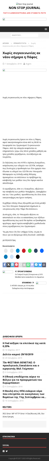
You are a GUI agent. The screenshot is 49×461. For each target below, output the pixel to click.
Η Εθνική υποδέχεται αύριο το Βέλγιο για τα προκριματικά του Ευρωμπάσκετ (22, 379)
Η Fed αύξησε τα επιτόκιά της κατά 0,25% (24, 345)
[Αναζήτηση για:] (24, 35)
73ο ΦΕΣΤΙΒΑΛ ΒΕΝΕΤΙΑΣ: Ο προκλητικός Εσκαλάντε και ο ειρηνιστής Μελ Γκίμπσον (21, 365)
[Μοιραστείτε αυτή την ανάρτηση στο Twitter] (8, 265)
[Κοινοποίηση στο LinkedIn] (12, 265)
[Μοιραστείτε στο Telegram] (36, 265)
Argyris (28, 63)
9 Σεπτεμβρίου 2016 (13, 372)
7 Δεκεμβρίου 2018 (13, 63)
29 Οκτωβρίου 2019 (13, 358)
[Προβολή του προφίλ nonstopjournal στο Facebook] (4, 451)
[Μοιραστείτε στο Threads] (44, 265)
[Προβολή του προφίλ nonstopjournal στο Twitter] (7, 451)
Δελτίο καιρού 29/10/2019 (18, 354)
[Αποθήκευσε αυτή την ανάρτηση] (16, 265)
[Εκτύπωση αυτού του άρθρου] (24, 265)
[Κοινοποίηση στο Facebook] (5, 265)
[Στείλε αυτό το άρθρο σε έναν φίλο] (20, 265)
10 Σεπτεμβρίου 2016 (14, 400)
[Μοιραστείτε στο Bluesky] (40, 265)
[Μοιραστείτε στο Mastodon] (32, 265)
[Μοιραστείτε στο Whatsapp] (28, 265)
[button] (45, 29)
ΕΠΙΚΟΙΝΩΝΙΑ (9, 436)
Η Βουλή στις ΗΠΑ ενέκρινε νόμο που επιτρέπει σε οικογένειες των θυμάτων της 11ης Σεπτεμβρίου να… (24, 394)
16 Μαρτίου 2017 (12, 350)
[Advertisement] (24, 118)
